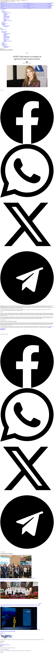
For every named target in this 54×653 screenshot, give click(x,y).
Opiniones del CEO (4, 23)
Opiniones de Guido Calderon (8, 20)
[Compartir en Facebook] (27, 143)
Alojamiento (5, 13)
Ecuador (5, 21)
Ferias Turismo (6, 14)
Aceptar (2, 652)
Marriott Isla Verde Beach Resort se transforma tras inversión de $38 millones (39, 5)
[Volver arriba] (1, 634)
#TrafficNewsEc (2, 329)
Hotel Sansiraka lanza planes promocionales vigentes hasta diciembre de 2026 (15, 5)
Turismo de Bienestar (6, 17)
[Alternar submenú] (5, 32)
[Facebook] (0, 646)
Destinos (5, 35)
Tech (4, 18)
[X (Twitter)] (1, 646)
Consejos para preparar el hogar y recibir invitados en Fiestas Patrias (34, 3)
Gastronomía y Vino (6, 36)
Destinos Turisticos (4, 11)
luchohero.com (7, 649)
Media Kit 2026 (6, 26)
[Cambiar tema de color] (1, 28)
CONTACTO (4, 45)
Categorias (3, 32)
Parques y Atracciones (7, 16)
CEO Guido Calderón (7, 25)
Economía (5, 19)
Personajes (3, 24)
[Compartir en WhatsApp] (27, 197)
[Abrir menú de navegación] (2, 28)
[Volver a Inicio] (3, 29)
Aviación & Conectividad (7, 12)
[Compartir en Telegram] (27, 304)
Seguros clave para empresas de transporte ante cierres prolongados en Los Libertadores (25, 4)
